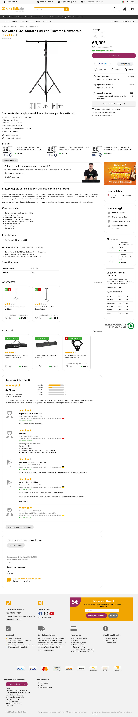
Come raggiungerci (13, 699)
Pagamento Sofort (79, 647)
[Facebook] (40, 614)
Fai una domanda (15, 545)
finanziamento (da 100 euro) (83, 651)
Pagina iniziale (7, 27)
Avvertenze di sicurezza (103, 116)
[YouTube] (51, 614)
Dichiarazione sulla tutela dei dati (18, 693)
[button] (125, 64)
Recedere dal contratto (17, 684)
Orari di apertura (12, 701)
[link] (69, 670)
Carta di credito (78, 645)
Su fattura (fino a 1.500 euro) (83, 649)
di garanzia (118, 213)
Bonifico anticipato (80, 638)
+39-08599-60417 (12, 2)
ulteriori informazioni (46, 650)
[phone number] (20, 603)
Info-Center (115, 21)
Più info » (113, 616)
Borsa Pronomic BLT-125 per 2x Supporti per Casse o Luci (25, 252)
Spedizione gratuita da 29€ (93, 2)
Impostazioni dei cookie (14, 695)
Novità (14, 21)
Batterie (26, 17)
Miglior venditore (26, 21)
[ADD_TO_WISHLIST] (6, 318)
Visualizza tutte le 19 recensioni (19, 527)
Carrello (41, 685)
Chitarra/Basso (8, 17)
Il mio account (43, 683)
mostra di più (11, 160)
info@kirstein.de (13, 177)
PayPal (75, 640)
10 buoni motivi (111, 638)
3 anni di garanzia (11, 135)
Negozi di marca (128, 21)
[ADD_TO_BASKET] (10, 318)
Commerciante (111, 643)
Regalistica (47, 21)
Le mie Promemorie (45, 687)
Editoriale (9, 706)
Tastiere (19, 17)
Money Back (119, 217)
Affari (38, 21)
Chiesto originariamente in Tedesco (17, 559)
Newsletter (130, 2)
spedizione (60, 712)
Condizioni (9, 691)
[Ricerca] (66, 9)
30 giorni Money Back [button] (68, 2)
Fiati (43, 17)
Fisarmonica (35, 17)
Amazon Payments (79, 643)
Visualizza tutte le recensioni (14, 396)
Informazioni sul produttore (105, 112)
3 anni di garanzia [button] (46, 2)
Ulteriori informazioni (13, 619)
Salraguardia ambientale (15, 697)
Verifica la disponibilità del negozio (107, 109)
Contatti (9, 688)
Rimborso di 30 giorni (13, 138)
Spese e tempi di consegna (112, 104)
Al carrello (114, 55)
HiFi (69, 17)
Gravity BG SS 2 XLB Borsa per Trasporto (19, 254)
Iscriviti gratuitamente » (97, 616)
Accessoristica (78, 17)
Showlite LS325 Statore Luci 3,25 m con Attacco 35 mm (41, 513)
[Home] (13, 9)
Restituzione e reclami (14, 703)
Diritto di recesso (21, 691)
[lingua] (123, 1)
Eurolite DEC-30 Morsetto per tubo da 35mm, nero (23, 256)
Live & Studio (51, 17)
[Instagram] (46, 614)
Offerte (6, 21)
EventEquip (62, 17)
